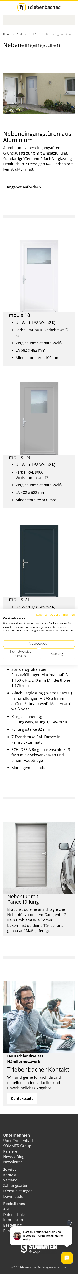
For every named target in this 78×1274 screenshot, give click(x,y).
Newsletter (12, 1161)
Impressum (13, 1219)
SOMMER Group (17, 1145)
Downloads (13, 1196)
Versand (10, 1180)
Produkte (21, 34)
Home (6, 34)
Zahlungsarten (15, 1185)
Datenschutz (14, 1214)
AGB (7, 1209)
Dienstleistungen (18, 1190)
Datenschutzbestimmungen (55, 614)
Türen (36, 34)
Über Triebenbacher (20, 1140)
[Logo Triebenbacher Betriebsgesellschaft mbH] (39, 7)
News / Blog (13, 1156)
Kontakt (9, 1174)
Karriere (10, 1151)
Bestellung (12, 1225)
